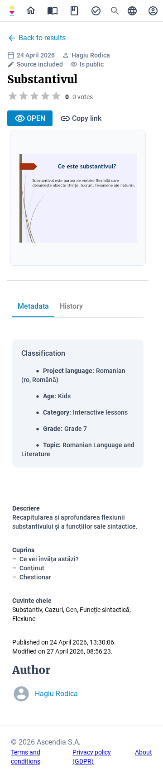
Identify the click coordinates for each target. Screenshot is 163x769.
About (143, 752)
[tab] (12, 11)
